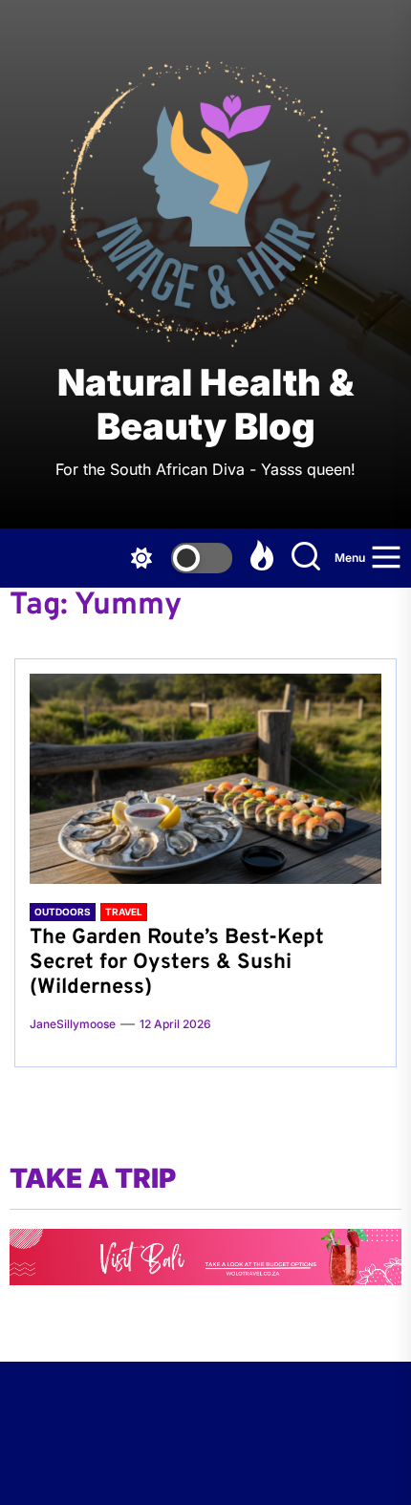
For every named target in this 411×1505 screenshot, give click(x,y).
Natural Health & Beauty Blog (205, 404)
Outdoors (62, 911)
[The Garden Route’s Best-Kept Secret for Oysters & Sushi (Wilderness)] (205, 779)
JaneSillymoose (73, 1024)
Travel (123, 911)
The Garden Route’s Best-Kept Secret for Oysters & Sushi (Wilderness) (177, 963)
